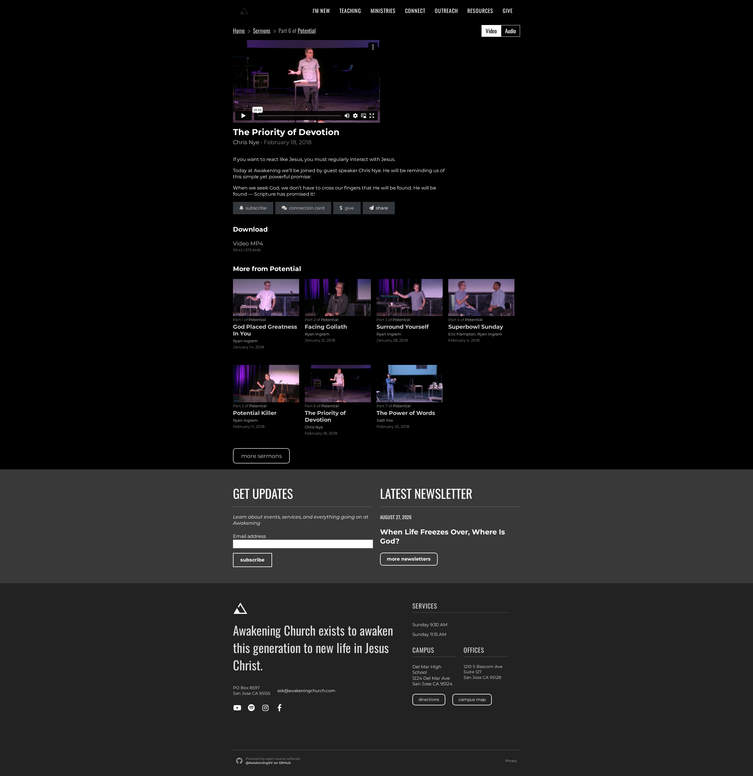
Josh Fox (384, 420)
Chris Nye (246, 142)
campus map (472, 699)
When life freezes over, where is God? (442, 536)
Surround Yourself (402, 326)
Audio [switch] (510, 30)
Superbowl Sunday (475, 326)
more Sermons (261, 455)
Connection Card (305, 208)
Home (239, 30)
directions (429, 699)
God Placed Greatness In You (265, 330)
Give (348, 208)
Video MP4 (248, 243)
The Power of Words (405, 412)
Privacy (511, 761)
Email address (249, 536)
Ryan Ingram (245, 340)
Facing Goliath (326, 326)
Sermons (261, 30)
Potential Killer (254, 412)
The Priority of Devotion (325, 416)
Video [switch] (491, 30)
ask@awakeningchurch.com (306, 690)
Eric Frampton (462, 334)
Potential (307, 30)
